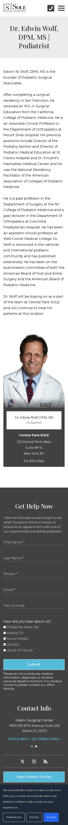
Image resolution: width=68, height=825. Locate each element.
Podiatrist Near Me (22, 627)
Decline (34, 817)
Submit (34, 664)
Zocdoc (12, 644)
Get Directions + (46, 739)
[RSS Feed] (45, 761)
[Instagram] (34, 761)
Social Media (17, 639)
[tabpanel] (34, 730)
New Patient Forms (34, 777)
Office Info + (19, 739)
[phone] (50, 8)
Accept (51, 817)
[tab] (32, 747)
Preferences (14, 817)
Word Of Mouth (19, 650)
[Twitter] (22, 761)
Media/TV (14, 633)
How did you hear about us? (27, 621)
